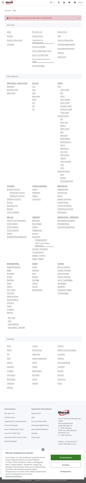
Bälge (9, 270)
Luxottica (10, 371)
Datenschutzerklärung (13, 476)
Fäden (9, 283)
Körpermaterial (12, 300)
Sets (59, 86)
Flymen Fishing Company (67, 350)
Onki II (62, 145)
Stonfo (34, 379)
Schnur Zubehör (13, 212)
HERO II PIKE (65, 129)
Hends (34, 362)
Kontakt (10, 36)
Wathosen (10, 86)
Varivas (35, 287)
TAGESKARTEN (13, 324)
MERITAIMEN (65, 139)
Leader (34, 189)
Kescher (35, 233)
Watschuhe (11, 93)
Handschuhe (62, 193)
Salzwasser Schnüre (17, 193)
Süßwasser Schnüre (17, 196)
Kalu (34, 93)
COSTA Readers (13, 227)
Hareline (61, 358)
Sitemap (61, 53)
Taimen (63, 178)
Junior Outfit (64, 103)
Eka (61, 119)
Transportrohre (38, 252)
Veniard (35, 383)
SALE (9, 321)
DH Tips (10, 202)
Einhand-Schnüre (13, 189)
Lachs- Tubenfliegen (65, 280)
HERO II (63, 126)
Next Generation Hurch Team (41, 60)
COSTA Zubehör (13, 230)
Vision (60, 383)
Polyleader (36, 193)
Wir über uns (37, 32)
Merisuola (36, 96)
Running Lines (12, 206)
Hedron (10, 362)
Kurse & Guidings (38, 47)
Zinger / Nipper (38, 259)
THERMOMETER (41, 240)
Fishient (60, 346)
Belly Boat (36, 220)
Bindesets (10, 273)
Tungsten (10, 309)
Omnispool (11, 375)
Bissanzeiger (37, 224)
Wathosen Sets (12, 90)
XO (33, 109)
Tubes (9, 306)
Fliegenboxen (37, 230)
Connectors (36, 199)
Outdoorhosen (63, 202)
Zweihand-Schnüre (14, 199)
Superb (63, 158)
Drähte (9, 277)
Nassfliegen (62, 283)
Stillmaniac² (64, 155)
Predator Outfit (65, 106)
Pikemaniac (64, 148)
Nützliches (36, 237)
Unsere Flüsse (37, 36)
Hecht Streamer (63, 273)
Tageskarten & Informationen (37, 41)
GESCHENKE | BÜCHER (16, 327)
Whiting (10, 313)
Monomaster (37, 371)
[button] (58, 2)
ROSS (34, 99)
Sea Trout (63, 152)
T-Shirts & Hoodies (64, 206)
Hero (34, 90)
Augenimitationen (13, 267)
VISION (9, 233)
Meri (62, 132)
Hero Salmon (65, 99)
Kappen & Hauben (64, 199)
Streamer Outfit (66, 109)
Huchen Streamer (64, 277)
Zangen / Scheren (38, 255)
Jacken (60, 196)
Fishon (9, 350)
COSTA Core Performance (16, 220)
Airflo (9, 346)
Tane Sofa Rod (65, 161)
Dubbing (10, 280)
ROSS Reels (11, 379)
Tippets (35, 196)
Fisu (33, 86)
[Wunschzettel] (69, 2)
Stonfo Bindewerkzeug (66, 227)
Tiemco (35, 283)
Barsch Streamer (64, 267)
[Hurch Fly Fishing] (9, 2)
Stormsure (61, 379)
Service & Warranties (15, 40)
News (9, 32)
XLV (33, 106)
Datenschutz (62, 32)
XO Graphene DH (66, 181)
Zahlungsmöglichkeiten (66, 44)
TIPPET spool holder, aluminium (42, 244)
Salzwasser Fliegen (65, 290)
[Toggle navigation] (3, 1)
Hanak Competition (39, 358)
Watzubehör (62, 212)
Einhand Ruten (63, 116)
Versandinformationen (66, 48)
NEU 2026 (11, 318)
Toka (62, 165)
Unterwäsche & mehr (65, 209)
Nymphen (61, 287)
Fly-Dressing (36, 350)
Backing (10, 209)
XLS (33, 103)
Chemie (35, 227)
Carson (35, 346)
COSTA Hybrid (12, 224)
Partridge (35, 280)
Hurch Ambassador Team (41, 51)
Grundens (61, 354)
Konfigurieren (66, 471)
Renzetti (61, 375)
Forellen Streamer (64, 270)
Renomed (35, 375)
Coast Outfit (64, 90)
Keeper (35, 367)
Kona (34, 273)
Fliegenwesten (63, 189)
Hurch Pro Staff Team (40, 55)
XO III (62, 168)
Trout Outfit (64, 113)
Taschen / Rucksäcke (40, 249)
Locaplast (61, 367)
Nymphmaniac (65, 142)
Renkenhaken (37, 290)
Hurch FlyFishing (64, 362)
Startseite (10, 44)
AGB (59, 36)
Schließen (66, 465)
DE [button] (51, 2)
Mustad (35, 277)
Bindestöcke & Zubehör (66, 220)
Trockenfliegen (63, 293)
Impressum (62, 57)
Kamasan (35, 270)
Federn (9, 287)
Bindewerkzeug (63, 224)
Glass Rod (64, 122)
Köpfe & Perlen (12, 296)
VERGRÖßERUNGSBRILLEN (17, 237)
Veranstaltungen (38, 66)
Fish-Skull (10, 293)
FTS (8, 354)
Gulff (9, 358)
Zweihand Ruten (64, 171)
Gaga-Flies (36, 354)
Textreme (10, 303)
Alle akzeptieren (66, 457)
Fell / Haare (11, 290)
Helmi (62, 96)
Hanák (34, 267)
